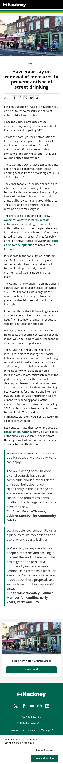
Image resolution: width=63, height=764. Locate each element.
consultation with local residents (25, 220)
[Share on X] (25, 97)
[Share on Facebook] (14, 97)
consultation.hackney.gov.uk (23, 432)
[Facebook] (24, 706)
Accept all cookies (44, 758)
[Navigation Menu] (57, 5)
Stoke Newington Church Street (31, 661)
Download (31, 669)
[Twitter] (16, 706)
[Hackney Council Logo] (31, 694)
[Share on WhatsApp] (20, 97)
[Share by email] (37, 97)
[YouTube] (32, 706)
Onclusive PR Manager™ (39, 730)
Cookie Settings (31, 716)
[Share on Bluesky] (31, 97)
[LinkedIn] (47, 706)
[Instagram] (39, 706)
